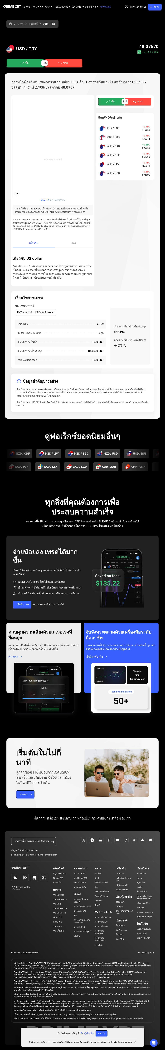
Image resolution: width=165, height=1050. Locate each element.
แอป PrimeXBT (80, 878)
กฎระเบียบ (141, 883)
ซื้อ (27, 62)
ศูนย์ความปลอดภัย (144, 917)
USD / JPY (57, 922)
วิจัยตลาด (120, 902)
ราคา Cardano (59, 913)
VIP (75, 915)
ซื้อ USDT (120, 935)
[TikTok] (126, 840)
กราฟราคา (120, 874)
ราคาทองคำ (58, 926)
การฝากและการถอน (82, 906)
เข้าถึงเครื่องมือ (94, 656)
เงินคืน (77, 936)
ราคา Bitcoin (58, 895)
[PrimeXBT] (12, 6)
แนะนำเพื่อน (142, 933)
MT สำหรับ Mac (101, 926)
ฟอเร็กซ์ (33, 23)
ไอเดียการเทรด (122, 890)
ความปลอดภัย (80, 911)
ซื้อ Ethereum (121, 930)
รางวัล (139, 887)
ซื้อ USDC (120, 939)
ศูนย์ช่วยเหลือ (108, 818)
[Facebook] (109, 840)
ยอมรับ (101, 1033)
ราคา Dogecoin (60, 908)
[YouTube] (117, 840)
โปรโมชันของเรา (144, 929)
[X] (84, 840)
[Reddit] (142, 840)
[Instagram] (92, 840)
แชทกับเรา (68, 818)
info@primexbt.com (30, 850)
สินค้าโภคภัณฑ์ (101, 883)
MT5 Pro (98, 945)
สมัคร (156, 6)
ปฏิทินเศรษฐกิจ (122, 885)
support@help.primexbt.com (44, 855)
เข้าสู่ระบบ (141, 6)
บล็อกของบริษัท (143, 903)
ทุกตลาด (98, 901)
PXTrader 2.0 (80, 874)
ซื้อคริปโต (57, 883)
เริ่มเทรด (13, 656)
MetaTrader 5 (80, 883)
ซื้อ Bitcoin (120, 926)
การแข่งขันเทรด (143, 938)
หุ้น (96, 887)
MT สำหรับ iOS (101, 922)
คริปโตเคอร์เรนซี (102, 892)
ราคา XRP (57, 904)
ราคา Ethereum (60, 899)
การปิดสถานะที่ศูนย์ (82, 931)
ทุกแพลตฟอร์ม (80, 887)
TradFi (97, 905)
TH (131, 6)
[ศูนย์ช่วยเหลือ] (126, 7)
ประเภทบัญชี (79, 927)
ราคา (20, 23)
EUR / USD (57, 917)
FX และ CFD (58, 878)
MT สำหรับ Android (103, 917)
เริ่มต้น (20, 604)
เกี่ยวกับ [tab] (33, 242)
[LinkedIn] (100, 840)
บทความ (119, 906)
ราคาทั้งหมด (58, 931)
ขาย (65, 62)
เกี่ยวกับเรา (141, 874)
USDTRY (45, 200)
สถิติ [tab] (73, 242)
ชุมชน (139, 878)
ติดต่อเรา (140, 908)
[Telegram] (134, 840)
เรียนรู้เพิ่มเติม (87, 1033)
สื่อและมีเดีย (142, 892)
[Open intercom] (154, 1043)
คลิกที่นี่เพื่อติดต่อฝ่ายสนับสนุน (32, 841)
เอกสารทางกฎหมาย (145, 912)
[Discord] (151, 840)
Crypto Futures (59, 874)
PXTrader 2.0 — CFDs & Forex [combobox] (34, 312)
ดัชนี (97, 878)
